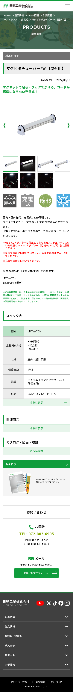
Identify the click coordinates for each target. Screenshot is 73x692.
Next (68, 125)
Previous (4, 125)
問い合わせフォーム (36, 573)
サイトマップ (56, 682)
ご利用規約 (40, 682)
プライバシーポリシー (20, 682)
